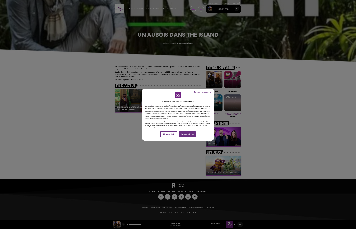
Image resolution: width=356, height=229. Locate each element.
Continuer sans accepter (202, 92)
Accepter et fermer (187, 134)
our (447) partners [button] (153, 105)
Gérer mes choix (168, 134)
